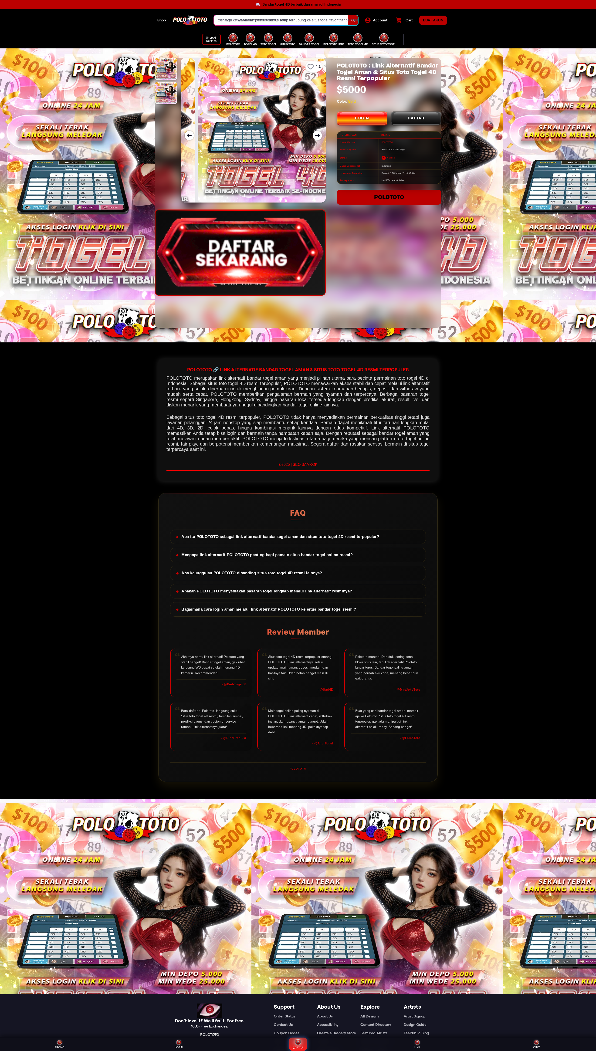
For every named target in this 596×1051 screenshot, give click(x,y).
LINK (417, 1047)
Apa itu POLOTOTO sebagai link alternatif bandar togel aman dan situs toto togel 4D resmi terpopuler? (280, 536)
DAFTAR (416, 117)
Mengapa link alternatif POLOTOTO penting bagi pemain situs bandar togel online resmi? (267, 555)
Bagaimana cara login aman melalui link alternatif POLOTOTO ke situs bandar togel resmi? (268, 609)
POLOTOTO (389, 197)
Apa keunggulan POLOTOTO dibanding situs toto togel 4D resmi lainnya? (251, 573)
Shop (161, 20)
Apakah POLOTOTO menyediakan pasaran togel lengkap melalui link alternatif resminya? (266, 591)
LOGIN (362, 117)
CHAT (536, 1047)
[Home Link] (190, 20)
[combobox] (281, 20)
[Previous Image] (189, 135)
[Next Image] (317, 135)
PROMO (59, 1047)
